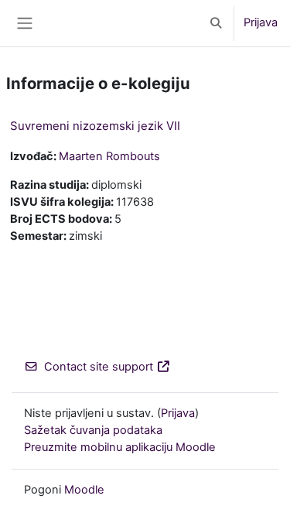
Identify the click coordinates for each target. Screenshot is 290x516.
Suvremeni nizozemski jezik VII (95, 125)
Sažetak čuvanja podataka (93, 430)
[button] (216, 23)
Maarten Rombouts (109, 156)
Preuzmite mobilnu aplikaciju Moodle (120, 447)
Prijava (261, 22)
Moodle (84, 490)
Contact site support (98, 367)
